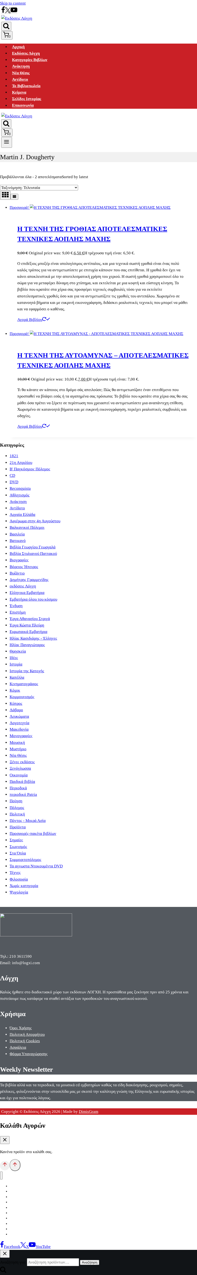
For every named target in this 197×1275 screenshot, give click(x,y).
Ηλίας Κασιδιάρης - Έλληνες (33, 638)
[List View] (14, 197)
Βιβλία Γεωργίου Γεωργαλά (32, 547)
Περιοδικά (18, 788)
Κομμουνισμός (22, 696)
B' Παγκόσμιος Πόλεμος (30, 469)
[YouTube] (14, 12)
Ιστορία (16, 664)
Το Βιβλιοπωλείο (26, 86)
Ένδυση (16, 605)
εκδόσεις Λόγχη (23, 586)
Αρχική (18, 47)
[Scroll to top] (5, 1165)
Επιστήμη (18, 612)
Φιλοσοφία (19, 879)
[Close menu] (1, 1175)
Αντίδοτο (20, 79)
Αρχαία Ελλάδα (22, 514)
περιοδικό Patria (23, 794)
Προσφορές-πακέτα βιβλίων (33, 833)
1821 (14, 456)
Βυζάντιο (17, 573)
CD (12, 475)
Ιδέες (14, 657)
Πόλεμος (17, 807)
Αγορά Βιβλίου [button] (29, 319)
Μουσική (17, 742)
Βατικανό (18, 540)
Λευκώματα (19, 716)
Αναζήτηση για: (13, 1262)
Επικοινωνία (23, 105)
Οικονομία (19, 775)
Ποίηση (16, 801)
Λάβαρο (16, 710)
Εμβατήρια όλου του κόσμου (33, 599)
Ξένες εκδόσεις (22, 762)
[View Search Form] (6, 26)
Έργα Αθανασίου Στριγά (30, 618)
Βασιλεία (17, 534)
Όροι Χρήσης (21, 1028)
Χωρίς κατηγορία (24, 885)
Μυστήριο (18, 749)
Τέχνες (15, 872)
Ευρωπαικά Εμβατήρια (28, 631)
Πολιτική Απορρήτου (27, 1034)
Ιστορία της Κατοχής (27, 671)
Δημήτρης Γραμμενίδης (29, 579)
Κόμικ (15, 690)
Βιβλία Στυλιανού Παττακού (33, 553)
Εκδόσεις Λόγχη (26, 53)
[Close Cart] (5, 1140)
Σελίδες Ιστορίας (26, 99)
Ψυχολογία (19, 892)
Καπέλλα (17, 677)
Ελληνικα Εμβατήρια (27, 592)
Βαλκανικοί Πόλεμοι (27, 527)
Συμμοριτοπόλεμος (25, 859)
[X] (8, 12)
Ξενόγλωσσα (20, 768)
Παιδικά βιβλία (22, 781)
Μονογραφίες (21, 736)
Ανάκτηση (21, 66)
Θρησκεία (18, 651)
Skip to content (13, 3)
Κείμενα (19, 92)
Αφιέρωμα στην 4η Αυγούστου (35, 521)
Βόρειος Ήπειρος (24, 566)
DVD (14, 482)
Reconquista (20, 488)
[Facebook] (3, 12)
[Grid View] (5, 195)
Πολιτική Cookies (25, 1041)
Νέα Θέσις (21, 73)
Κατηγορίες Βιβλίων (29, 59)
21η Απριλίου (21, 462)
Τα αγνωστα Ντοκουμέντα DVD (36, 866)
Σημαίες (16, 840)
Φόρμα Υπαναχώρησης (29, 1054)
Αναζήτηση (89, 1262)
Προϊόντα (18, 827)
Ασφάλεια (18, 1047)
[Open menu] (6, 142)
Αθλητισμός (20, 495)
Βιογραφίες (19, 560)
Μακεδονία (19, 729)
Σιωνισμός (18, 846)
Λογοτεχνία (19, 723)
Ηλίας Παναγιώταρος (27, 645)
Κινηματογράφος (24, 684)
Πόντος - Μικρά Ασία (28, 820)
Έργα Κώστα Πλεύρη (27, 625)
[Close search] (5, 1254)
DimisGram (88, 1111)
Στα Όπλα (18, 853)
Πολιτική (17, 814)
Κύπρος (16, 703)
